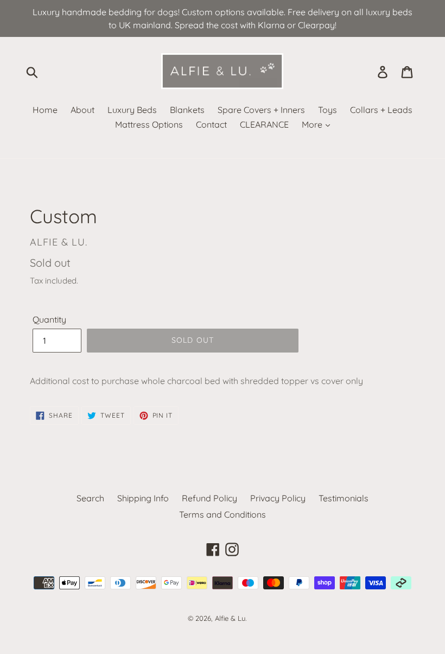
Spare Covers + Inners (261, 109)
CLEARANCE (264, 124)
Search (90, 498)
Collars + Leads (381, 109)
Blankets (187, 109)
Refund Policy (209, 498)
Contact (211, 124)
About (82, 109)
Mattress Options (149, 124)
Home (45, 109)
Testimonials (343, 498)
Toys (327, 109)
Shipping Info (143, 498)
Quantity (49, 319)
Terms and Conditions (222, 514)
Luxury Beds (132, 109)
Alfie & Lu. (230, 618)
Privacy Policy (278, 498)
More (313, 124)
